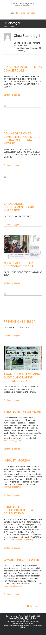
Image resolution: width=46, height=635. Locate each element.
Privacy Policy (18, 624)
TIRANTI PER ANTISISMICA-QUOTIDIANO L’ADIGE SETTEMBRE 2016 (22, 377)
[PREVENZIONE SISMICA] (23, 305)
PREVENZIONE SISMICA (20, 321)
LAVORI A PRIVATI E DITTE (21, 559)
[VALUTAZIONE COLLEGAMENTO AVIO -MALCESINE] (23, 187)
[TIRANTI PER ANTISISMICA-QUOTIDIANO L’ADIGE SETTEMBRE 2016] (23, 358)
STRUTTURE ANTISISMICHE (22, 411)
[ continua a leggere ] (20, 439)
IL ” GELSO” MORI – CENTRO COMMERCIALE (23, 69)
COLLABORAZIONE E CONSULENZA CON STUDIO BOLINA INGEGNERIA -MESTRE (22, 138)
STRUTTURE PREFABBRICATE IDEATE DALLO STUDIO (20, 510)
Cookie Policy (28, 624)
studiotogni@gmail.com (23, 5)
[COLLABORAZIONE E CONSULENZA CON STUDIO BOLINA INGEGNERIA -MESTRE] (23, 117)
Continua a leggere (12, 95)
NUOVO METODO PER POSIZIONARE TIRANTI (19, 264)
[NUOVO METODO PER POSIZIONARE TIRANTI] (23, 247)
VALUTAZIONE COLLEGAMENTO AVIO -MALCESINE (20, 207)
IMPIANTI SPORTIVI (17, 460)
